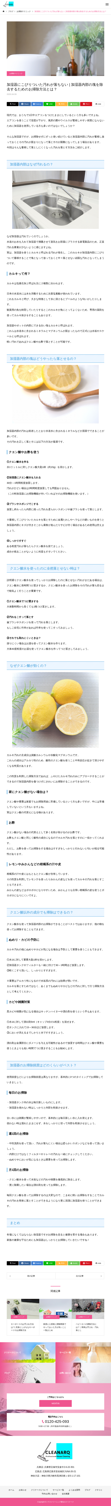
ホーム (11, 1490)
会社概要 (65, 1494)
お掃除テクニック (15, 73)
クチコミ (98, 1490)
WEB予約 (56, 1403)
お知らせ (22, 1490)
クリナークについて (39, 1490)
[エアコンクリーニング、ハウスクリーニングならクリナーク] (8, 4)
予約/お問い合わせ (49, 1494)
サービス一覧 (58, 1490)
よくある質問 (74, 1490)
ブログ (87, 1490)
